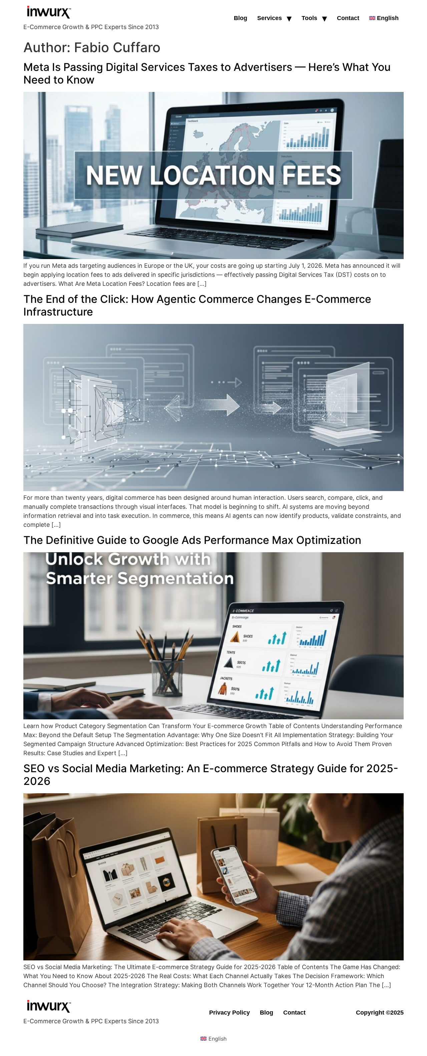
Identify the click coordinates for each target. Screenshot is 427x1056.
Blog (240, 18)
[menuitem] (384, 18)
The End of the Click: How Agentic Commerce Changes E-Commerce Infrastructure (197, 305)
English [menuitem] (217, 1038)
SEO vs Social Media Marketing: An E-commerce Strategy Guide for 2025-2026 (210, 775)
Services (269, 18)
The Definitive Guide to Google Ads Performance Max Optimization (192, 540)
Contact (348, 18)
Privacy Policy (229, 1012)
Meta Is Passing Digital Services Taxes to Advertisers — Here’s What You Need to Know (207, 73)
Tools (309, 18)
